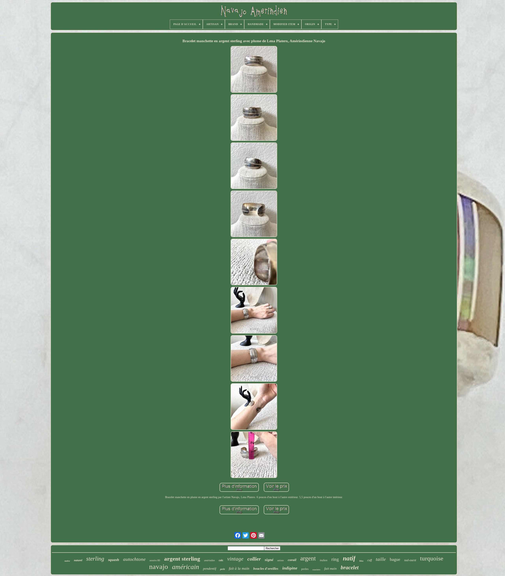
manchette (316, 570)
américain (185, 566)
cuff (369, 560)
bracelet (350, 567)
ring (335, 559)
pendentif (209, 568)
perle (222, 569)
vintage (235, 559)
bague (395, 559)
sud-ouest (410, 560)
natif (349, 558)
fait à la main (239, 568)
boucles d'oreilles (265, 568)
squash (113, 560)
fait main (330, 568)
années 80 (155, 560)
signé (269, 559)
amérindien (209, 560)
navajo (158, 566)
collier (254, 559)
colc (221, 560)
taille (381, 559)
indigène (289, 568)
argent (308, 558)
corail (292, 560)
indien (323, 560)
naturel (78, 560)
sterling (95, 558)
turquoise (431, 558)
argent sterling (182, 558)
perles (305, 568)
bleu (361, 561)
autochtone (134, 559)
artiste (280, 560)
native (67, 561)
